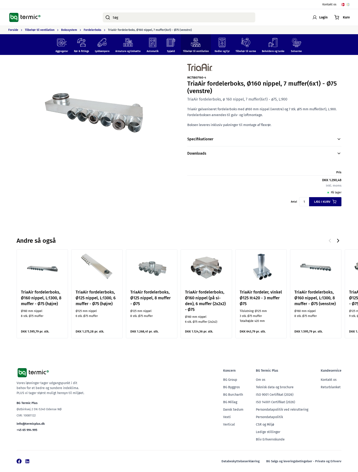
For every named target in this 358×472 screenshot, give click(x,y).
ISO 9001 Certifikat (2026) (274, 395)
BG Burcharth (233, 395)
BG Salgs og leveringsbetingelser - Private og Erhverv (303, 461)
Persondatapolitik (269, 417)
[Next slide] (338, 240)
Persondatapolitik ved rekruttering (282, 409)
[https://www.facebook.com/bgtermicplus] (19, 461)
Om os (260, 380)
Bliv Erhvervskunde (270, 439)
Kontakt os (329, 4)
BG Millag (230, 402)
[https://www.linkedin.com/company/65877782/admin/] (27, 461)
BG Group (230, 380)
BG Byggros (231, 387)
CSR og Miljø (265, 424)
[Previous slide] (330, 240)
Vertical (229, 424)
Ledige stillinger (268, 432)
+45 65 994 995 (27, 430)
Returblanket (331, 387)
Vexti (227, 417)
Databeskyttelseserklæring (240, 461)
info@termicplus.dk (31, 424)
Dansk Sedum (233, 409)
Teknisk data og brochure (275, 387)
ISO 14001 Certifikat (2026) (275, 402)
